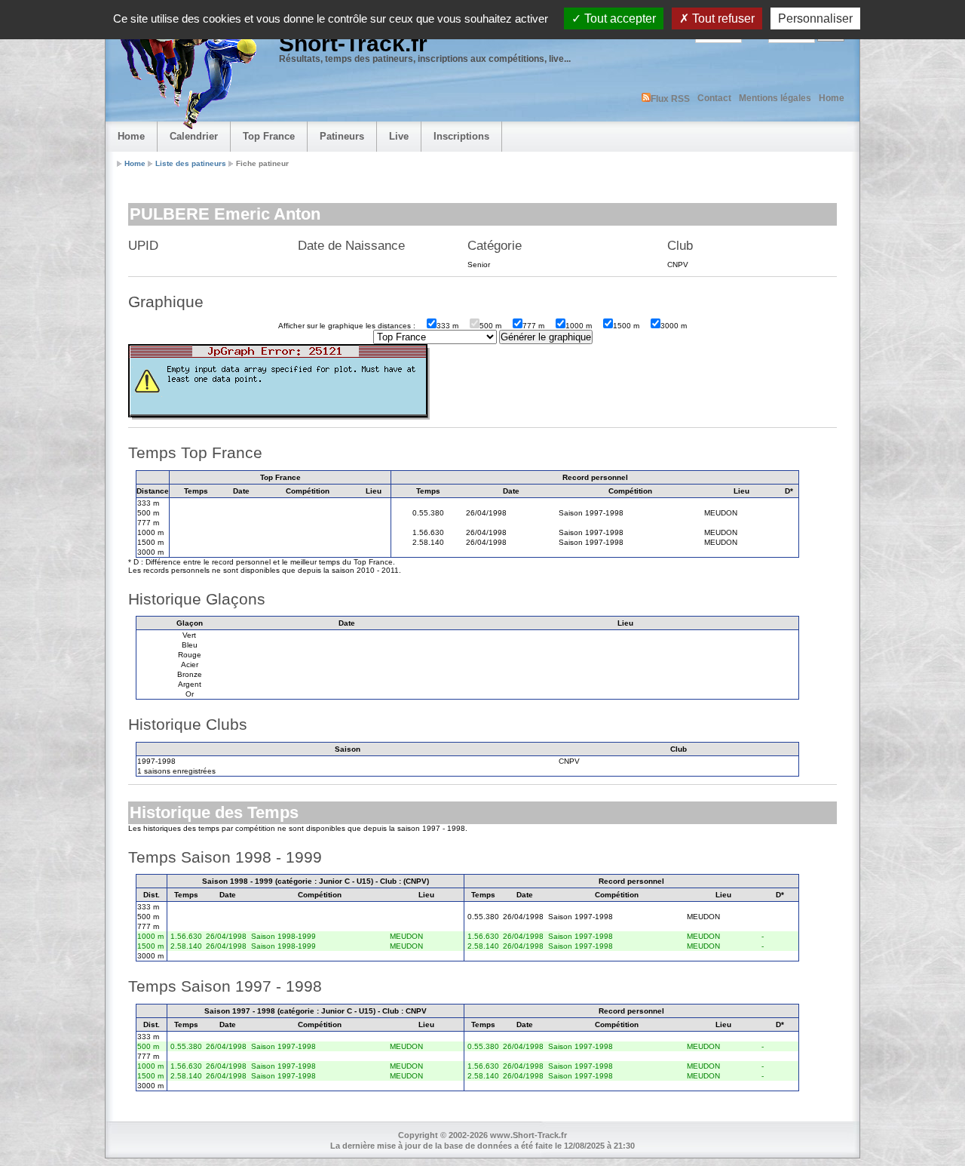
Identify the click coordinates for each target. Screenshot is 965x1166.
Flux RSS (670, 99)
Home (831, 98)
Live (399, 136)
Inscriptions (461, 136)
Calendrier (194, 136)
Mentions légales (775, 98)
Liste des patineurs (190, 163)
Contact (714, 98)
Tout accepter (618, 18)
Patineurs (342, 136)
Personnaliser (815, 18)
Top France (269, 136)
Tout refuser (722, 18)
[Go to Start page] (184, 72)
